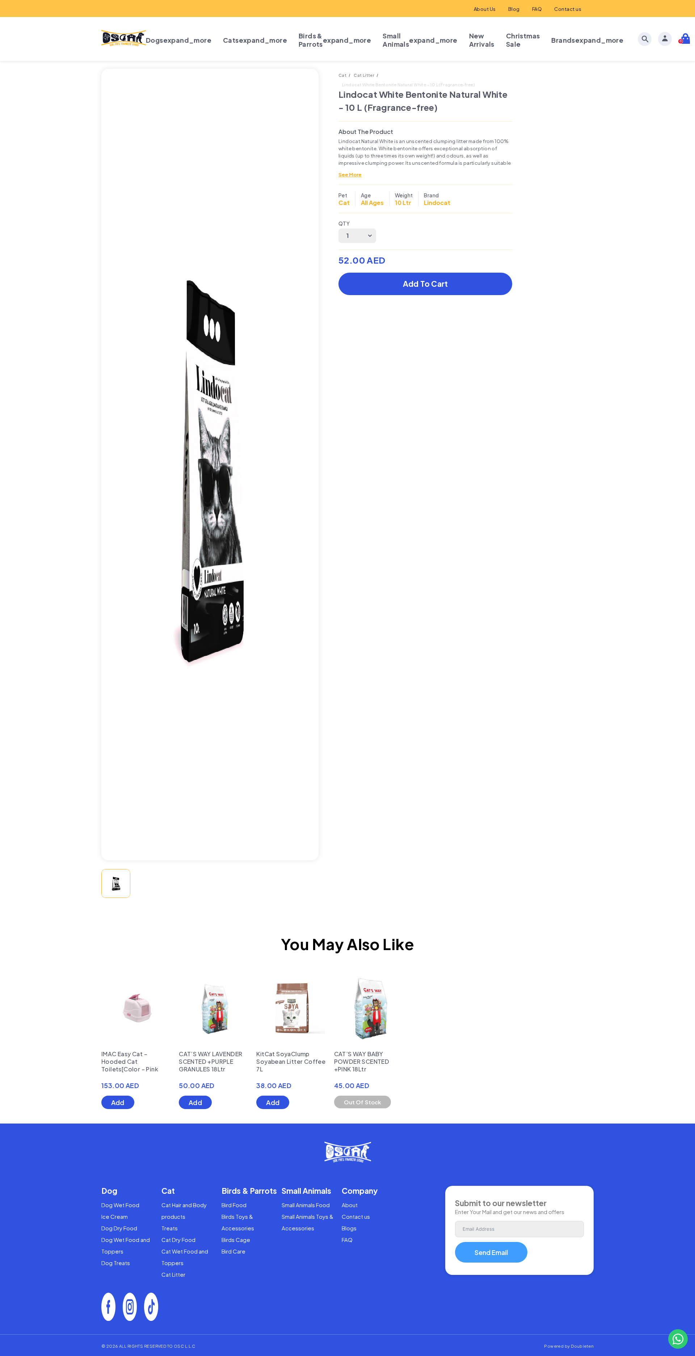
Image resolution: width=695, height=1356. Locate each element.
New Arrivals (481, 40)
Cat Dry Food (178, 1239)
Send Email (491, 1252)
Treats (169, 1228)
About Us (485, 9)
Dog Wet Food (120, 1204)
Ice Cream (114, 1216)
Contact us (567, 9)
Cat (342, 75)
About (350, 1204)
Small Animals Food (306, 1204)
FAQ (537, 9)
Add (118, 1102)
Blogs (349, 1228)
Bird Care (233, 1251)
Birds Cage (236, 1239)
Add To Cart (425, 284)
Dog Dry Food (119, 1228)
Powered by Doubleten (569, 1346)
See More (350, 174)
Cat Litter (364, 75)
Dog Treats (115, 1262)
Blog (514, 9)
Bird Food (234, 1204)
